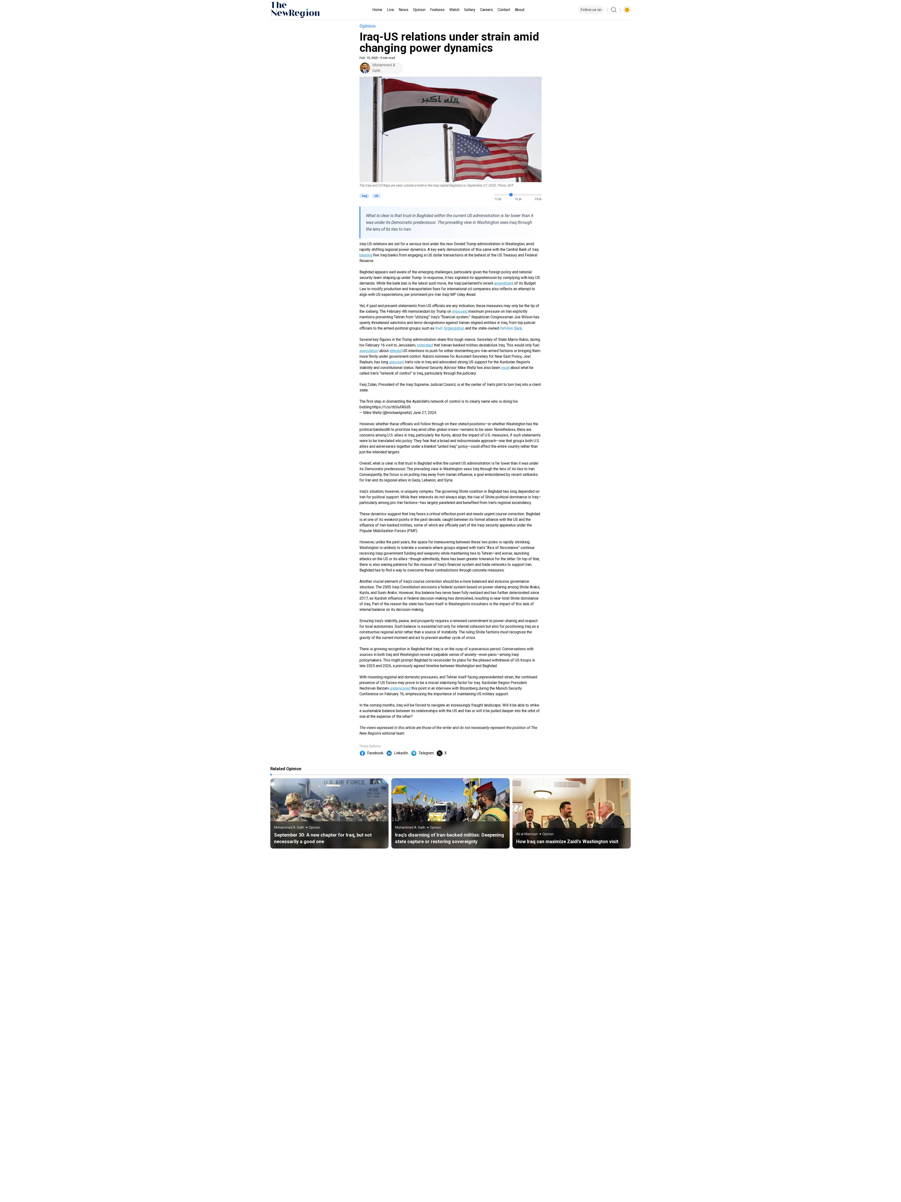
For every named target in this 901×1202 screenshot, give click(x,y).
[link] (329, 813)
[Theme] (627, 10)
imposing (459, 311)
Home (377, 10)
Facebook (375, 753)
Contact (504, 10)
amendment (503, 283)
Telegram (426, 753)
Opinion (419, 10)
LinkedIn (401, 753)
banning (365, 255)
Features (437, 10)
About (519, 10)
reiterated (425, 345)
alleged (395, 351)
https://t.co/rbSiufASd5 (391, 407)
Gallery (469, 10)
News (403, 10)
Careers (486, 10)
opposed (396, 362)
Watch (454, 10)
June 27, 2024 (424, 412)
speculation (368, 351)
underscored (400, 688)
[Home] (294, 10)
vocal (505, 367)
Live (390, 10)
